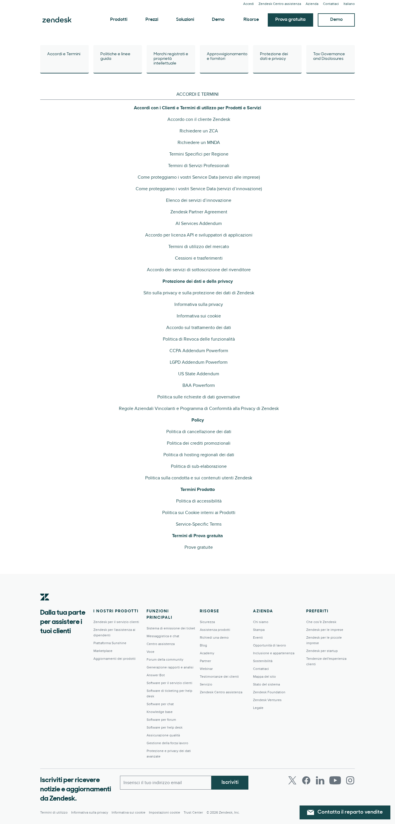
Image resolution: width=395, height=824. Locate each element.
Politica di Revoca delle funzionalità (199, 339)
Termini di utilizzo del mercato (198, 247)
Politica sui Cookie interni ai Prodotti (198, 513)
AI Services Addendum (199, 223)
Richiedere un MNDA (199, 142)
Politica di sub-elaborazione (199, 466)
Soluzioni (185, 19)
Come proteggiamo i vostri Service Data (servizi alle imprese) (199, 177)
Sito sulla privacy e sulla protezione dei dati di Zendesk (198, 293)
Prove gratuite (198, 547)
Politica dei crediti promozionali (198, 443)
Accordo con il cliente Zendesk (198, 119)
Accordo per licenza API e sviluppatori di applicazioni (198, 235)
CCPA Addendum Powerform (198, 351)
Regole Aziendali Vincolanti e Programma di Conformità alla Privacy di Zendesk (199, 408)
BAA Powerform (198, 385)
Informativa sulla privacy (198, 304)
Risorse (251, 19)
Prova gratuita (290, 19)
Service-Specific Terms (199, 524)
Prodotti (118, 19)
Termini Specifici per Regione (198, 154)
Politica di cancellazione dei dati (198, 432)
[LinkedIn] (320, 780)
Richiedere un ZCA (199, 131)
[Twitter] (292, 780)
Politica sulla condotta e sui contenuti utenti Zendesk (198, 478)
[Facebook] (306, 780)
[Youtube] (335, 780)
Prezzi (151, 19)
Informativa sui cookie (199, 316)
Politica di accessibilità (199, 501)
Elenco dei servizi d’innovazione (198, 200)
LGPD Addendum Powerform (199, 362)
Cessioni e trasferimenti (199, 258)
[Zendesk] (44, 606)
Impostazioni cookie (164, 812)
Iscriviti (230, 782)
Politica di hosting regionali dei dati (198, 455)
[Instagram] (350, 780)
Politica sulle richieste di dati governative (198, 397)
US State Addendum (198, 374)
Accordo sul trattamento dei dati (198, 327)
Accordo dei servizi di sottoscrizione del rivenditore (199, 270)
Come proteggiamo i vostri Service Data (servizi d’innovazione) (199, 189)
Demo (218, 19)
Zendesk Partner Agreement (198, 212)
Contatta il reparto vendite (350, 812)
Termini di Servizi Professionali (198, 166)
